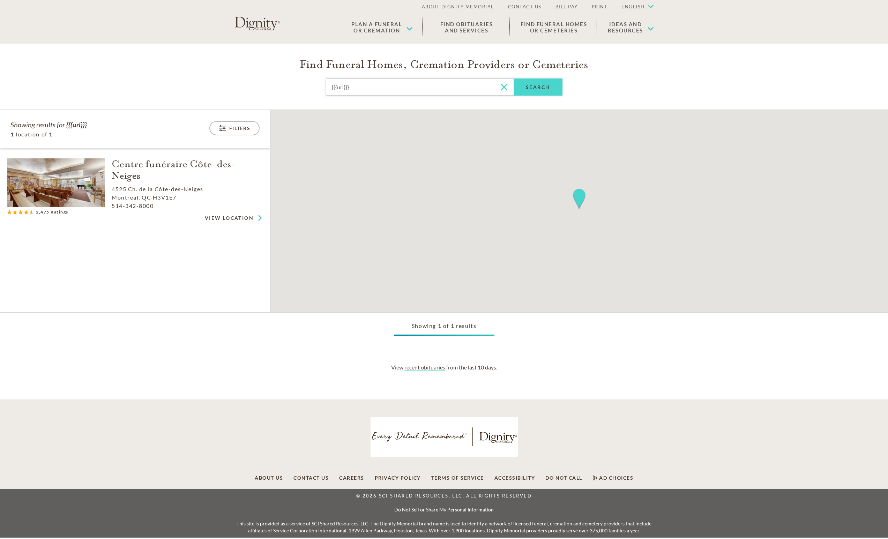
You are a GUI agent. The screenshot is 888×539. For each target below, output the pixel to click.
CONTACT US (525, 6)
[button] (634, 7)
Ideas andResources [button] (625, 27)
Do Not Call (563, 478)
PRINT (600, 6)
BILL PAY (566, 6)
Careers (351, 478)
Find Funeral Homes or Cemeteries (554, 27)
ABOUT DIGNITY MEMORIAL (458, 6)
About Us (269, 478)
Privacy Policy (398, 478)
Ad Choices (616, 478)
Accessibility (514, 478)
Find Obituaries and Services (466, 27)
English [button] (633, 6)
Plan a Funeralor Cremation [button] (376, 27)
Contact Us (311, 478)
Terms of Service (457, 478)
